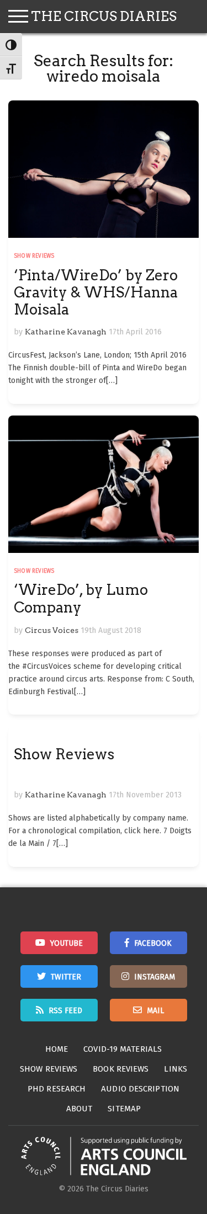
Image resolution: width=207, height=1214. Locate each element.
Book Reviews (120, 1069)
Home (56, 1049)
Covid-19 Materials (122, 1049)
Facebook (153, 943)
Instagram (154, 977)
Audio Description (140, 1089)
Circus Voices (51, 630)
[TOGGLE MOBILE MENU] (18, 16)
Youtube (66, 943)
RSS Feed (65, 1010)
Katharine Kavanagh (66, 331)
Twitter (66, 977)
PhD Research (57, 1089)
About (79, 1109)
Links (175, 1069)
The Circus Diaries (104, 16)
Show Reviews (34, 256)
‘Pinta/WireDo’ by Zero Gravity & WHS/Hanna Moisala (96, 292)
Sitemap (124, 1109)
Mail (155, 1010)
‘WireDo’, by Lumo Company (81, 598)
